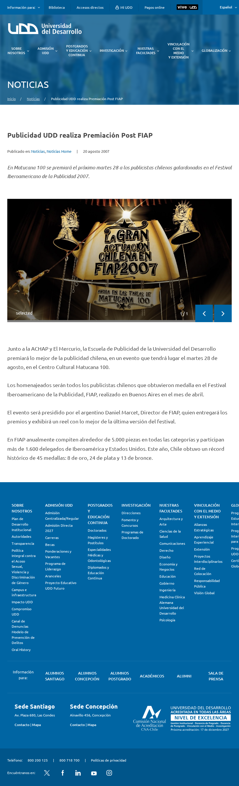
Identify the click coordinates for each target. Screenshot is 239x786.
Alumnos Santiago (54, 676)
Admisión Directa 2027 (59, 528)
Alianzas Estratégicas (204, 527)
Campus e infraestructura (24, 592)
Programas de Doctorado (132, 535)
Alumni (184, 676)
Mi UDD (126, 7)
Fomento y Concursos (130, 522)
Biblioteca (57, 7)
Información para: (21, 7)
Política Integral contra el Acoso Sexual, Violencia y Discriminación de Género (24, 566)
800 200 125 (38, 760)
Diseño (165, 557)
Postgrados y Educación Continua (100, 514)
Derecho (166, 550)
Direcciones (131, 512)
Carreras (52, 537)
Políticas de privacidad (108, 760)
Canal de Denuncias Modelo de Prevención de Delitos (23, 632)
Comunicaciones (172, 543)
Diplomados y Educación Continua (98, 572)
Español (226, 7)
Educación (167, 576)
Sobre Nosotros (22, 508)
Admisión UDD (59, 505)
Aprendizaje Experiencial (204, 540)
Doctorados (97, 530)
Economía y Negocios (168, 567)
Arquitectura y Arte (171, 521)
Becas (50, 544)
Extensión (202, 549)
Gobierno (166, 583)
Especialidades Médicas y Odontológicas (99, 555)
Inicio (11, 98)
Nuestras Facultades (170, 508)
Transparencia (23, 543)
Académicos (152, 676)
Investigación (136, 505)
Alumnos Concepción (87, 676)
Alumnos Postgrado (119, 676)
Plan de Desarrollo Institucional (21, 524)
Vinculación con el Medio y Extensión (207, 511)
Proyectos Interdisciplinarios (208, 559)
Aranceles (53, 576)
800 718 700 (69, 760)
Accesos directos (90, 7)
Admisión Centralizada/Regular (62, 515)
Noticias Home (59, 151)
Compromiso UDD (21, 611)
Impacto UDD (22, 601)
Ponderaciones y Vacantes (58, 554)
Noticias (33, 98)
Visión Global (204, 592)
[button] (204, 313)
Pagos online (155, 7)
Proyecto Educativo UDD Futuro (60, 585)
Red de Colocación (202, 571)
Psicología (167, 620)
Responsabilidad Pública (207, 583)
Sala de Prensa (216, 676)
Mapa (36, 724)
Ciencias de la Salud (170, 534)
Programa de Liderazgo (55, 566)
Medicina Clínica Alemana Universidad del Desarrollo (172, 605)
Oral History (21, 649)
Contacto (22, 724)
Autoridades (21, 536)
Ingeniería (167, 590)
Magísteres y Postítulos (98, 540)
